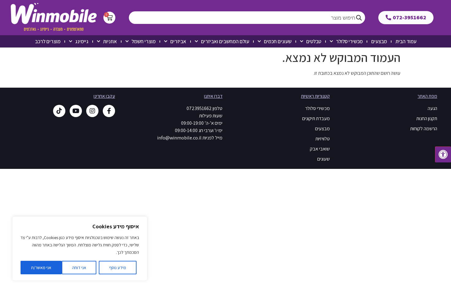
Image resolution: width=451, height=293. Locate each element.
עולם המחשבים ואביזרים (225, 41)
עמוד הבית (405, 41)
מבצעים (379, 41)
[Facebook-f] (109, 111)
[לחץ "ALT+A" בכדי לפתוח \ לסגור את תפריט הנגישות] (443, 154)
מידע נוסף (117, 267)
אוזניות (110, 41)
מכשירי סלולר (349, 41)
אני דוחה (79, 267)
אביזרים (178, 41)
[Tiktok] (59, 111)
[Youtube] (76, 111)
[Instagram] (92, 111)
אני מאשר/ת (41, 267)
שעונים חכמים (277, 41)
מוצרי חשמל (144, 41)
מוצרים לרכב (47, 41)
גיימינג (81, 41)
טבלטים (313, 41)
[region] (79, 248)
